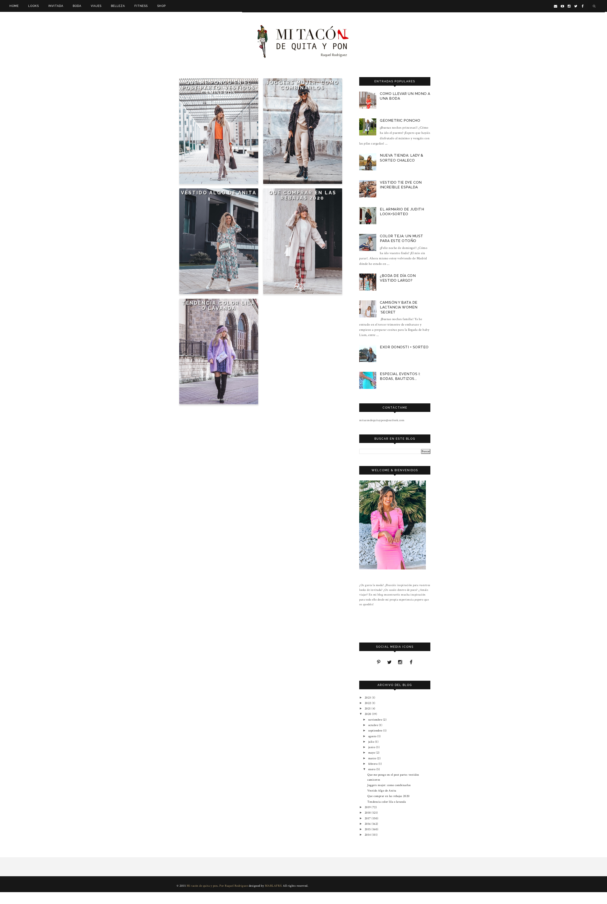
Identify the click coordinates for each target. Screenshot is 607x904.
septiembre (375, 730)
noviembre (375, 720)
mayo (372, 753)
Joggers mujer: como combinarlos (302, 85)
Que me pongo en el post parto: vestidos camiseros (218, 88)
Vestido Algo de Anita (219, 193)
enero (372, 769)
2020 (368, 714)
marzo (372, 758)
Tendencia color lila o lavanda (218, 305)
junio (372, 747)
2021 (368, 708)
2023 (368, 697)
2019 (368, 807)
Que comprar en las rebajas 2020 (302, 195)
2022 (368, 703)
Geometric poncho (400, 120)
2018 (368, 813)
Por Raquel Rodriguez (233, 886)
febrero (373, 764)
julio (371, 742)
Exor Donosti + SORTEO (404, 347)
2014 (368, 835)
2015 (368, 829)
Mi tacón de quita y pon (202, 886)
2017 (368, 818)
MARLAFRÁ (273, 886)
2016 (368, 824)
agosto (372, 736)
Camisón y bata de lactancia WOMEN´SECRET (399, 307)
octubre (373, 725)
